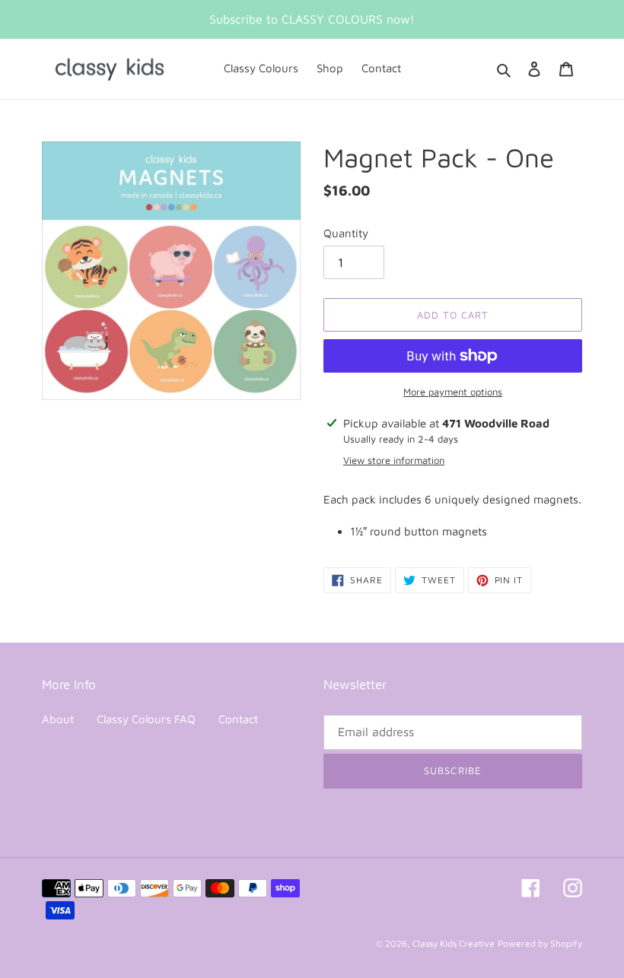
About (58, 719)
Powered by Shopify (540, 943)
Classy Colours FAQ (146, 719)
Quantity (345, 233)
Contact (238, 719)
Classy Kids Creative (453, 943)
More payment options (452, 392)
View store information (393, 460)
